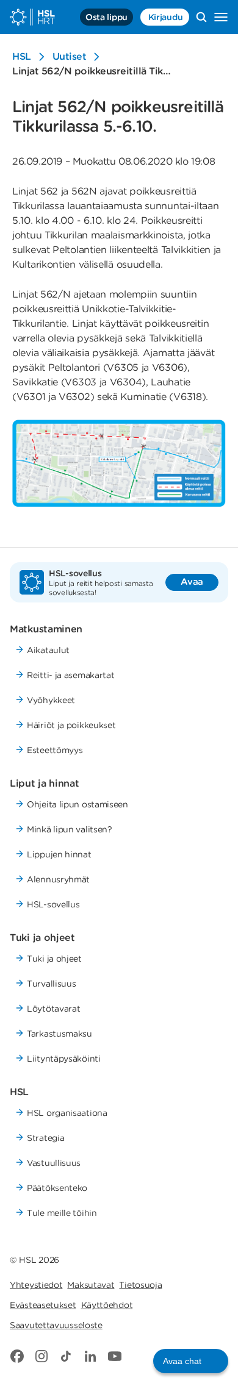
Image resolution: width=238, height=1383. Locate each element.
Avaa (192, 581)
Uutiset (69, 56)
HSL (21, 56)
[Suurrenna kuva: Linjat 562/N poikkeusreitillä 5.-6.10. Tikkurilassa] (119, 463)
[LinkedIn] (90, 1356)
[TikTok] (66, 1356)
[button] (190, 1361)
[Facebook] (17, 1356)
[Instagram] (41, 1356)
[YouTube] (115, 1356)
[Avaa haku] (201, 17)
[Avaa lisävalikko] (221, 17)
